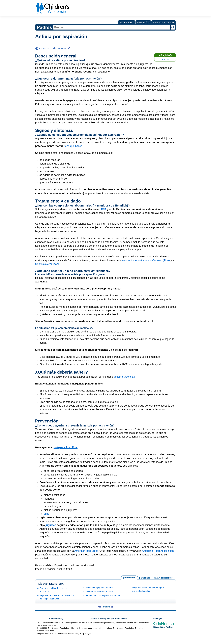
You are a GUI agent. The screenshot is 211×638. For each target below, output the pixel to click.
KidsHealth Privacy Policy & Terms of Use (108, 619)
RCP (104, 209)
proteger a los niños (65, 447)
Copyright (157, 619)
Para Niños (143, 22)
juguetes (51, 525)
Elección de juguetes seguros (99, 587)
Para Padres (126, 22)
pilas (47, 513)
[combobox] (111, 27)
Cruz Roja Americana (47, 264)
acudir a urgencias (124, 376)
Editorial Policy (56, 619)
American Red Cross (86, 550)
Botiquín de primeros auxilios (99, 591)
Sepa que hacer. (72, 146)
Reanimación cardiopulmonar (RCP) (103, 595)
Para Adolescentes (163, 22)
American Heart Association (158, 550)
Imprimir (62, 48)
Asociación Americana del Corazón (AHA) (146, 260)
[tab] (163, 577)
